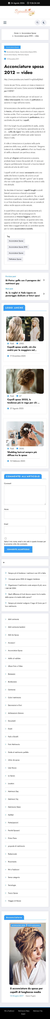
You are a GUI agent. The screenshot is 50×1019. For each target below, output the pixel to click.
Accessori (11, 643)
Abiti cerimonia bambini (16, 627)
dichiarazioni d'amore (15, 713)
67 (20, 396)
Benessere (11, 674)
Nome (6, 509)
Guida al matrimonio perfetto (18, 752)
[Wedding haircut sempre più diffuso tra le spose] (25, 433)
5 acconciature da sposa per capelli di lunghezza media (21, 990)
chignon (15, 158)
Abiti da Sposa (13, 635)
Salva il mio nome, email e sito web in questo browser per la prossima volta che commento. (25, 542)
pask (12, 343)
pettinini (24, 149)
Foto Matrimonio (14, 744)
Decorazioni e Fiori (15, 705)
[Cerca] (37, 22)
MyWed (10, 815)
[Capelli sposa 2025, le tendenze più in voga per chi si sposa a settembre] (25, 381)
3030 (21, 448)
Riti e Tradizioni (13, 869)
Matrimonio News (14, 807)
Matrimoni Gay (13, 791)
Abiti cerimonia (13, 619)
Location (11, 783)
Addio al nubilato (14, 658)
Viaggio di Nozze (14, 901)
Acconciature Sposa (12, 47)
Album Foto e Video (15, 666)
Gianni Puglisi (26, 996)
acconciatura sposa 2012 (28, 52)
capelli (26, 120)
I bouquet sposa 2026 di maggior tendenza (24, 579)
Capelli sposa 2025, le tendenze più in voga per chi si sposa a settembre (23, 401)
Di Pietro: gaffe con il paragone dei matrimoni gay (23, 282)
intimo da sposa (13, 760)
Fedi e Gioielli (13, 736)
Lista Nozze (12, 768)
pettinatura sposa (23, 55)
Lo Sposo (11, 776)
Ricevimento (12, 861)
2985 (21, 343)
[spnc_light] (44, 22)
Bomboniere (12, 682)
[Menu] (5, 23)
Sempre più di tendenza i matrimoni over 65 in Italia (27, 573)
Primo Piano (12, 838)
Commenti (7, 483)
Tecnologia (12, 885)
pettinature (36, 99)
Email (6, 524)
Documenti (12, 721)
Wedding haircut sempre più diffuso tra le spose (22, 454)
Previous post (11, 276)
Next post (9, 289)
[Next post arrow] (43, 293)
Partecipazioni (13, 822)
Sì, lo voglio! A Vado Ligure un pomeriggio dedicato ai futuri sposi (23, 294)
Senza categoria (14, 877)
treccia (8, 111)
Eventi (10, 729)
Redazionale (12, 854)
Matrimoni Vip (13, 799)
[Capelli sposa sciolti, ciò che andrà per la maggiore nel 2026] (25, 328)
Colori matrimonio (14, 697)
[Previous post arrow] (43, 280)
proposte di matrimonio (16, 846)
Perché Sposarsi (14, 830)
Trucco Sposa (13, 893)
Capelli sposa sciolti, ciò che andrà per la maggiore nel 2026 (21, 349)
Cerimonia (11, 689)
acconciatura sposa (13, 52)
